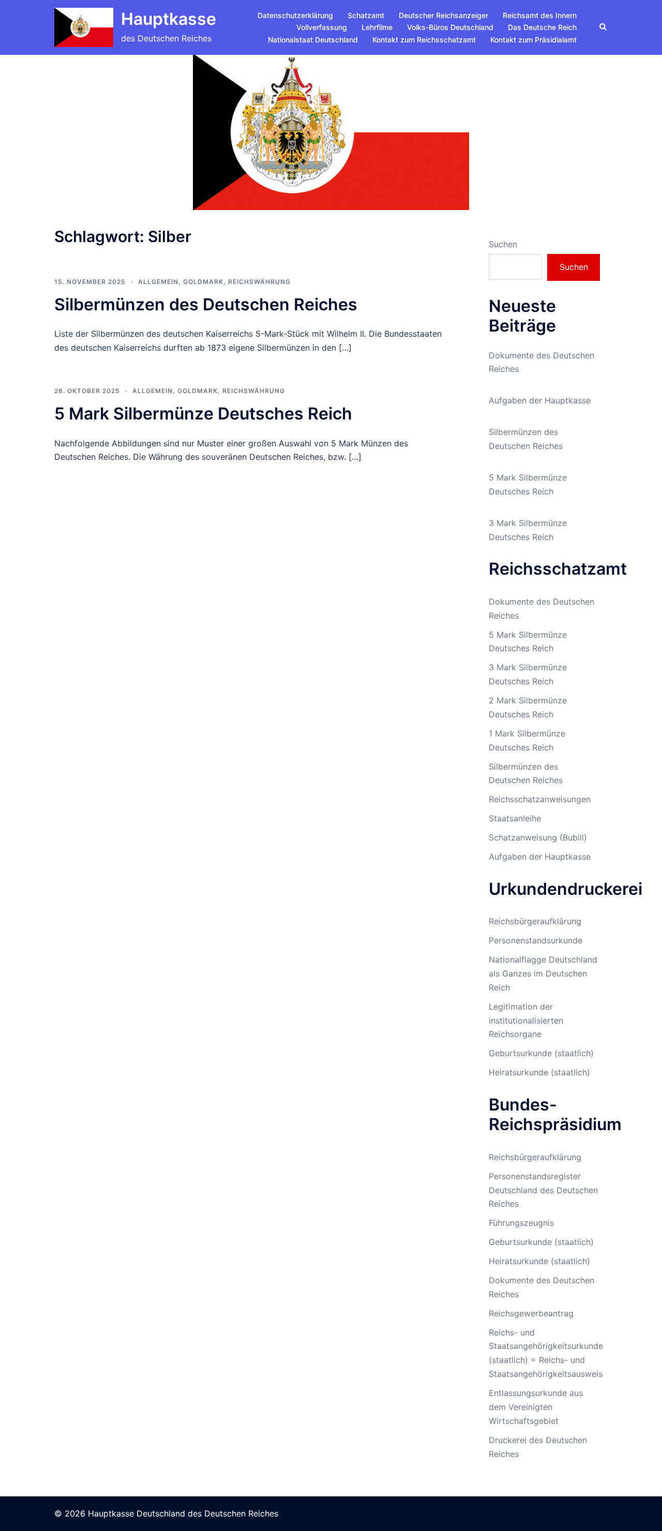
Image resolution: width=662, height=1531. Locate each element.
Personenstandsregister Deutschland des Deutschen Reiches (543, 1190)
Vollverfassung (321, 27)
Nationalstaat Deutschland (313, 39)
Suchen (503, 244)
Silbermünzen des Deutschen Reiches (205, 304)
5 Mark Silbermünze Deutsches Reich (203, 413)
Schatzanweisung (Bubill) (538, 837)
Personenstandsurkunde (535, 940)
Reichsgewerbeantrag (531, 1313)
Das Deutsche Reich (542, 27)
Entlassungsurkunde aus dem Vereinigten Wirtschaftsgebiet (536, 1407)
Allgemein (158, 282)
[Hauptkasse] (83, 27)
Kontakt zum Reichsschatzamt (424, 39)
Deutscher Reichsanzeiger (443, 15)
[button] (603, 27)
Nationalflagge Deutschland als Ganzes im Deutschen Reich (543, 973)
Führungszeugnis (521, 1223)
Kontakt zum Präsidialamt (533, 39)
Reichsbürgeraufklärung (535, 921)
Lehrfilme (377, 27)
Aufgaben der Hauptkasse (540, 400)
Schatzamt (366, 15)
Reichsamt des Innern (540, 15)
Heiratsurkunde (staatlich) (539, 1072)
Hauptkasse (168, 19)
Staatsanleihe (515, 818)
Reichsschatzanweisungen (540, 799)
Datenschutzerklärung (295, 15)
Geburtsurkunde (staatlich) (541, 1053)
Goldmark (203, 282)
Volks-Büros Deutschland (450, 27)
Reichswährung (259, 282)
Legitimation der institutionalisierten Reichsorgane (526, 1020)
